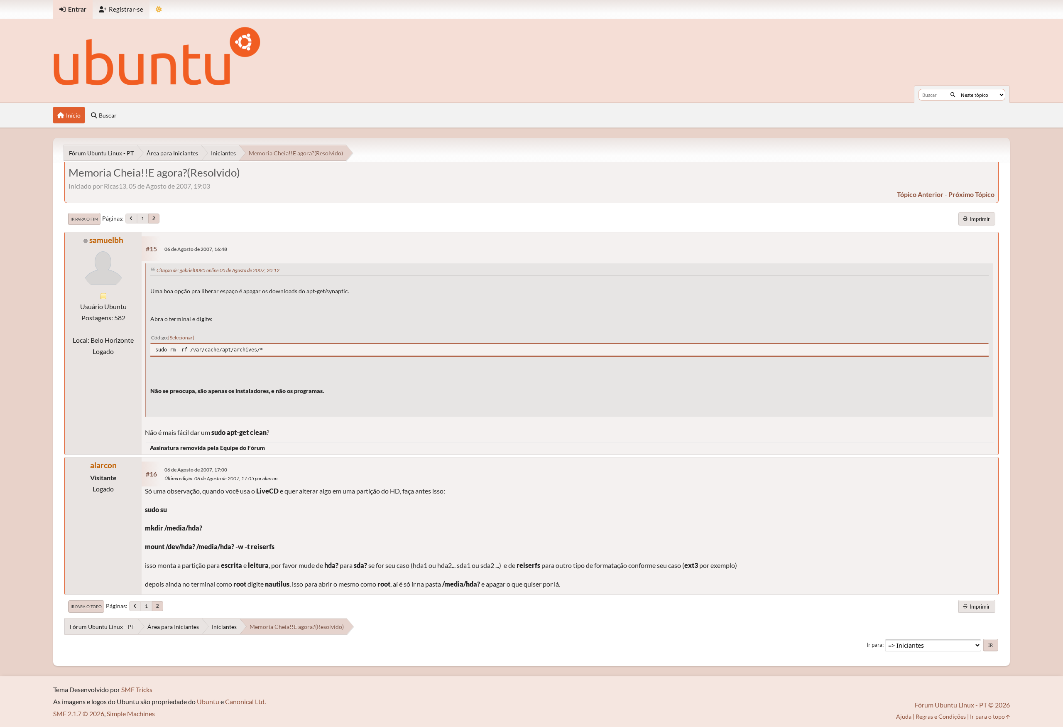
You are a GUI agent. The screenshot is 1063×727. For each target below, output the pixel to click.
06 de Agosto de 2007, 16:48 (195, 249)
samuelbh (106, 240)
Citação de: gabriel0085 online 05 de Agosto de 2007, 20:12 (218, 270)
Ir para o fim (84, 218)
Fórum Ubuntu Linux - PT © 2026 (962, 705)
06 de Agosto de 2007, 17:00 (195, 469)
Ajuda (903, 716)
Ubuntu (208, 701)
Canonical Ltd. (245, 701)
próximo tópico (971, 194)
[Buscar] (952, 95)
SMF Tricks (136, 689)
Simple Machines (131, 713)
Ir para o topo (86, 606)
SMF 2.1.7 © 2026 (78, 713)
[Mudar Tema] (158, 9)
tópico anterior (920, 194)
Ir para (874, 644)
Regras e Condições (941, 716)
